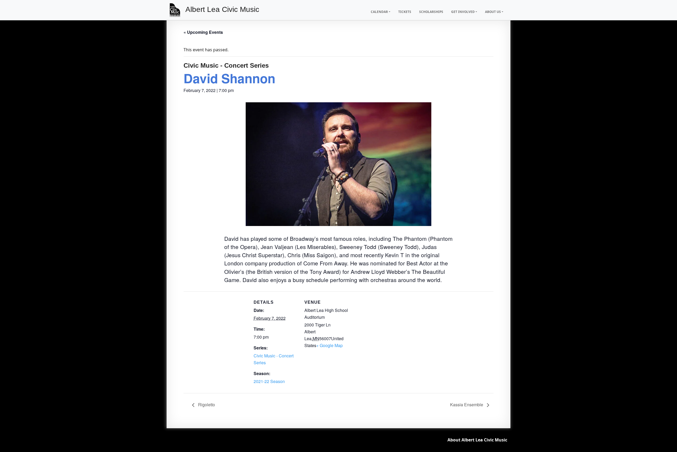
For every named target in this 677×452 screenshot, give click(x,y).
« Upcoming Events (203, 32)
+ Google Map (329, 345)
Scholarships (431, 12)
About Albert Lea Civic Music (477, 440)
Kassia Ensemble (467, 405)
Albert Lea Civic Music (222, 9)
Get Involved (463, 12)
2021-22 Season (269, 381)
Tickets (404, 12)
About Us (493, 12)
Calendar (379, 12)
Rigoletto (206, 405)
